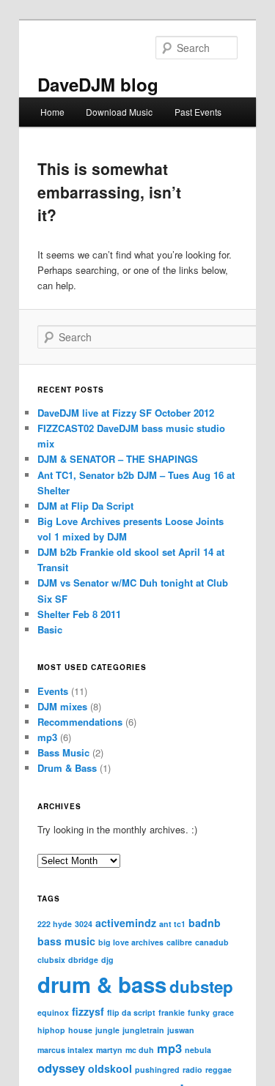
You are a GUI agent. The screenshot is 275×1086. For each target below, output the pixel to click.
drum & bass (101, 984)
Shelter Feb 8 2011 (79, 614)
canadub (212, 942)
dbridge (83, 959)
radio (192, 1069)
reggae (218, 1069)
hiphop (51, 1029)
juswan (180, 1029)
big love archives (131, 942)
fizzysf (88, 1011)
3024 (83, 923)
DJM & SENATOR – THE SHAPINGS (117, 459)
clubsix (51, 959)
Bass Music (63, 752)
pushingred (157, 1069)
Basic (49, 629)
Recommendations (79, 722)
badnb (204, 922)
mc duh (139, 1049)
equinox (53, 1012)
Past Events (198, 111)
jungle (107, 1029)
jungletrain (143, 1029)
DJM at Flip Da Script (85, 506)
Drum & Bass (67, 768)
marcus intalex (65, 1049)
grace (223, 1012)
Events (52, 691)
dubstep (201, 986)
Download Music (119, 111)
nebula (198, 1049)
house (80, 1029)
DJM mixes (62, 706)
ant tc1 (172, 923)
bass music (66, 941)
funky (199, 1012)
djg (107, 959)
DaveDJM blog (97, 84)
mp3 (47, 737)
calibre (179, 942)
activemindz (125, 922)
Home (52, 111)
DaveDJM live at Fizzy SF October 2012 (125, 413)
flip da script (131, 1012)
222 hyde (54, 923)
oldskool (110, 1068)
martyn (109, 1049)
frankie (171, 1012)
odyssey (61, 1067)
